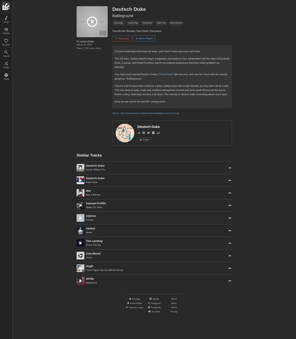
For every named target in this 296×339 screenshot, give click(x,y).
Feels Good (166, 74)
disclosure (147, 23)
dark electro (176, 23)
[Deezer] (158, 133)
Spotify (155, 299)
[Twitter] (148, 133)
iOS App (136, 299)
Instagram (156, 303)
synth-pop (133, 23)
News (174, 303)
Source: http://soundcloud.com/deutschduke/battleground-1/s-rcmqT (145, 113)
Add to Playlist (146, 38)
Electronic (118, 23)
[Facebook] (143, 133)
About (174, 299)
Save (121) (123, 38)
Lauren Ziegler (87, 41)
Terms (174, 307)
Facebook (156, 307)
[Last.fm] (153, 133)
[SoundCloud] (138, 133)
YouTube (155, 311)
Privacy (173, 311)
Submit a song (136, 307)
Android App (136, 303)
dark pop (161, 23)
